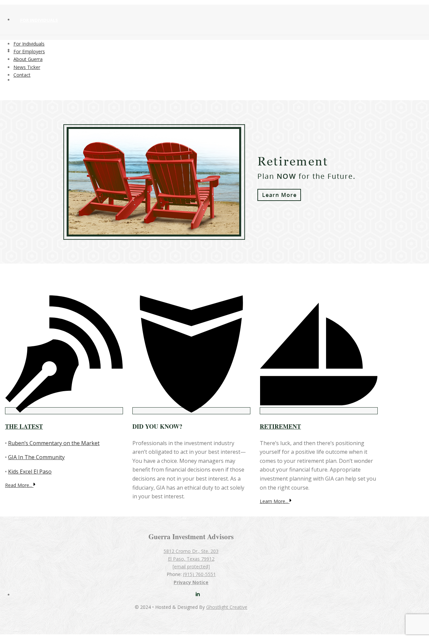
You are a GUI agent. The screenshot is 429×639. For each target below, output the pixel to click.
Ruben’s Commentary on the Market (54, 443)
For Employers (29, 51)
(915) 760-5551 (199, 574)
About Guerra (37, 80)
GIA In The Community (36, 457)
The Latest (24, 426)
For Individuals (39, 20)
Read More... (19, 485)
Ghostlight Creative (226, 607)
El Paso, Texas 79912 (191, 559)
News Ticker (26, 67)
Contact (21, 75)
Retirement (280, 426)
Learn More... (275, 501)
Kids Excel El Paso (30, 471)
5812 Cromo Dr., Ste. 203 (191, 551)
